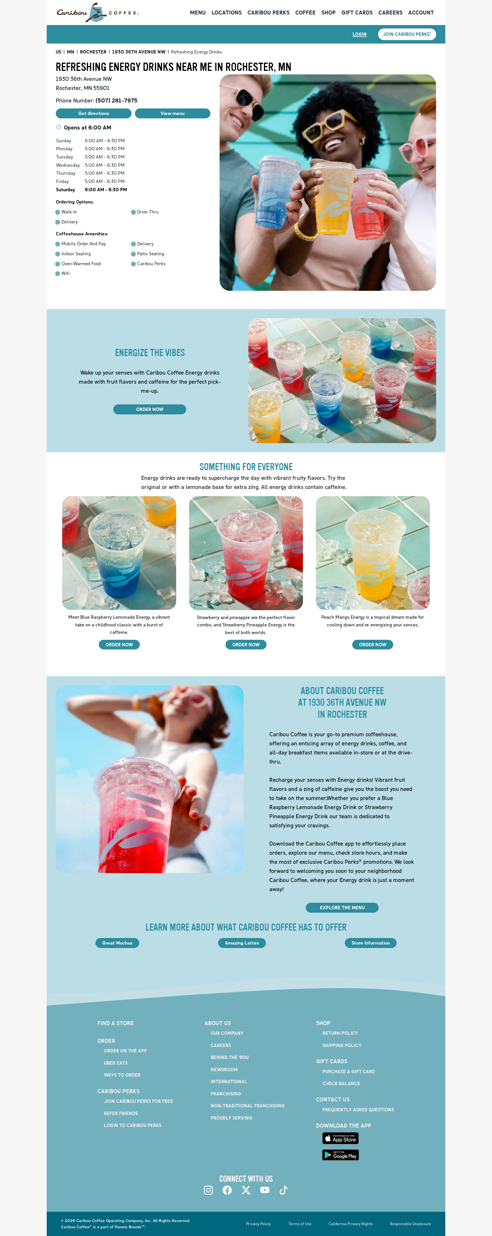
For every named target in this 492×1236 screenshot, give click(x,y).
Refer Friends (121, 1113)
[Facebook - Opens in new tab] (227, 1190)
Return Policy (340, 1033)
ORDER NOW (149, 409)
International (229, 1081)
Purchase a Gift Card (349, 1071)
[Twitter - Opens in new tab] (246, 1190)
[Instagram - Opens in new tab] (208, 1190)
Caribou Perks (268, 12)
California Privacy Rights (351, 1223)
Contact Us (333, 1099)
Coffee (305, 12)
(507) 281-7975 (117, 100)
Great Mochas (117, 943)
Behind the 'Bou (230, 1057)
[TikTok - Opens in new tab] (283, 1190)
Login (359, 34)
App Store (340, 1138)
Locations (227, 12)
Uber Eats (116, 1063)
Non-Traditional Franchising (248, 1106)
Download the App (343, 1125)
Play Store (340, 1154)
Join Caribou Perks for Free (138, 1101)
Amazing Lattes (242, 943)
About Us (217, 1023)
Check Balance (341, 1083)
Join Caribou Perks (407, 34)
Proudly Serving (231, 1118)
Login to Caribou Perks (132, 1125)
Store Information (371, 943)
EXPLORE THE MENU (342, 907)
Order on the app (125, 1051)
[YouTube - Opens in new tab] (264, 1190)
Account (421, 12)
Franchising (226, 1094)
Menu (198, 12)
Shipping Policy (342, 1045)
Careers (390, 12)
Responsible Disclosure (410, 1223)
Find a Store (115, 1023)
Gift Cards (357, 12)
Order (106, 1040)
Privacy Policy (258, 1223)
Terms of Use (299, 1223)
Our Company (227, 1033)
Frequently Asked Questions (358, 1109)
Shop (328, 12)
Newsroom (224, 1069)
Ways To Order (122, 1075)
